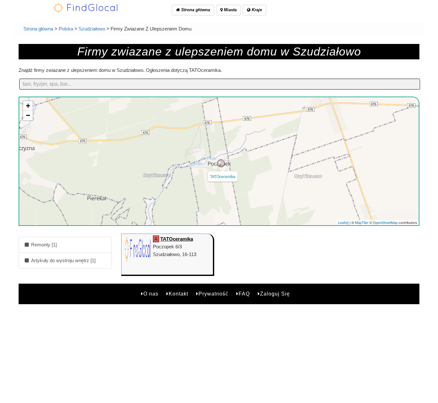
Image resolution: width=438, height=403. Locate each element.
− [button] (28, 115)
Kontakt (178, 293)
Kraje (256, 9)
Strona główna (195, 9)
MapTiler (361, 222)
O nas (150, 293)
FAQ (244, 293)
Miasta (230, 9)
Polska (66, 28)
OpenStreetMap (385, 222)
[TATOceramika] (221, 163)
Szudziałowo (92, 28)
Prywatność (213, 293)
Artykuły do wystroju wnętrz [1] (63, 260)
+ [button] (28, 106)
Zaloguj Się (275, 293)
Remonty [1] (43, 244)
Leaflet (343, 222)
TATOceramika (222, 176)
